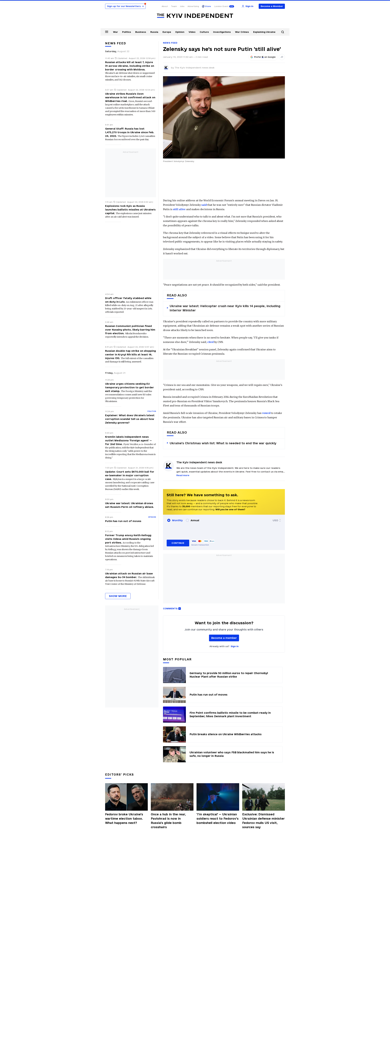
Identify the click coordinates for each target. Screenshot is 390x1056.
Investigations (222, 32)
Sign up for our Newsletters (125, 6)
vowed (266, 413)
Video (192, 32)
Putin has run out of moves (123, 521)
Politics (126, 32)
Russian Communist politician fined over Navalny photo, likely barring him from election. (130, 330)
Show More (118, 596)
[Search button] (282, 32)
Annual (195, 520)
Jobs (182, 6)
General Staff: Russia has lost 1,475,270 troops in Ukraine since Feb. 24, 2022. (129, 132)
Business (140, 32)
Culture (204, 32)
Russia (154, 32)
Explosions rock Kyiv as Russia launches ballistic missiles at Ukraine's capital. (130, 210)
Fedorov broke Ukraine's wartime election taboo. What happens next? (124, 818)
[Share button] (282, 57)
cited (210, 342)
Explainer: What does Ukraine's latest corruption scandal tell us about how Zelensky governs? (129, 419)
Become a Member (272, 6)
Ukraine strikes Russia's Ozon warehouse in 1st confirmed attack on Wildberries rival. (130, 97)
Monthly (177, 520)
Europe (167, 32)
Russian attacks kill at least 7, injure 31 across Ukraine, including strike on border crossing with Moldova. (129, 66)
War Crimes (242, 32)
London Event (221, 6)
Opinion (179, 32)
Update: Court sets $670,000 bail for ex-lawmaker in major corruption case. (129, 475)
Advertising (193, 6)
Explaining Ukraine (264, 32)
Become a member (224, 637)
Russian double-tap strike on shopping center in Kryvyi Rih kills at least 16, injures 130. (130, 354)
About (165, 6)
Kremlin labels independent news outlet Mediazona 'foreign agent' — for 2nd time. (128, 440)
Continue (178, 543)
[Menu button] (106, 31)
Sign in (235, 646)
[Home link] (195, 15)
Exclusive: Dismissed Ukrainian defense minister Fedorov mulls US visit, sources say (263, 821)
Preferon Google (265, 57)
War (115, 32)
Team (174, 6)
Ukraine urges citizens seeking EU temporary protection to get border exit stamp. (129, 387)
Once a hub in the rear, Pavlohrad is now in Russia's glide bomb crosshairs (168, 821)
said (204, 204)
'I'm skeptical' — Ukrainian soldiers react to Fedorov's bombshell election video (218, 818)
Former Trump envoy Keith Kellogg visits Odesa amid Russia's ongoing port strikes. (128, 539)
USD (275, 520)
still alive (179, 209)
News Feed (170, 42)
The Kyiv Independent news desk (194, 67)
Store (208, 6)
